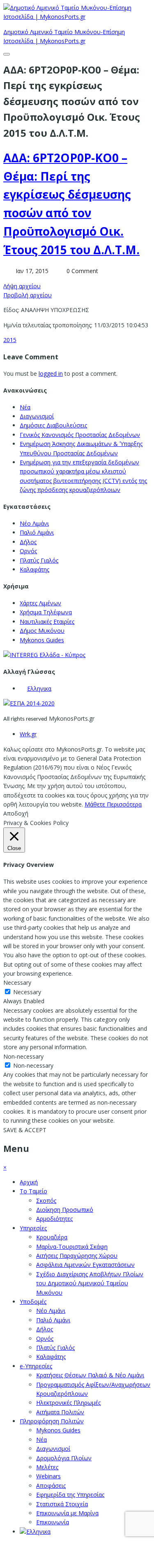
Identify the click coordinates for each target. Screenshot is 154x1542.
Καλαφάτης (34, 569)
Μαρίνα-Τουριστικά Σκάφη (72, 1246)
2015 (9, 340)
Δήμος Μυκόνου (42, 630)
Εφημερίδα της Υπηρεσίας (70, 1494)
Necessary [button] (17, 982)
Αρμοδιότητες (54, 1219)
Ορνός (28, 551)
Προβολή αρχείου (27, 295)
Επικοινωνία (52, 1522)
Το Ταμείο (33, 1191)
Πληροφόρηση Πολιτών (52, 1421)
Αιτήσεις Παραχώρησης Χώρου (76, 1255)
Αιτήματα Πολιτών (60, 1412)
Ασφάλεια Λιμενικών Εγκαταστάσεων (85, 1265)
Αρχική (29, 1182)
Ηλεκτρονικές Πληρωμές (68, 1402)
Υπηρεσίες (33, 1228)
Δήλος (28, 542)
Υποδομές (33, 1301)
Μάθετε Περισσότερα (113, 804)
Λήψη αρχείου (22, 286)
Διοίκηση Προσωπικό (64, 1209)
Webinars (48, 1476)
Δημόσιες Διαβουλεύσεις (53, 425)
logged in (51, 373)
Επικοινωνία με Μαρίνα (67, 1513)
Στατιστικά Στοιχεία (62, 1504)
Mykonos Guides (42, 640)
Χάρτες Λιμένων (40, 603)
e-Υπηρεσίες (36, 1366)
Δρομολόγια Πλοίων (64, 1458)
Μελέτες (47, 1467)
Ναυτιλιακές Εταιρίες (47, 621)
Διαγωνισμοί (37, 416)
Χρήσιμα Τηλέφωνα (46, 612)
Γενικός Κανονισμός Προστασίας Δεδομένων (80, 435)
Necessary (27, 992)
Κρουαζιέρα (51, 1237)
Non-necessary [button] (23, 1056)
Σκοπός (46, 1200)
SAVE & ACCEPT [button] (24, 1130)
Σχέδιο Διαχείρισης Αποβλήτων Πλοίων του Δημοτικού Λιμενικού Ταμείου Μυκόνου (89, 1283)
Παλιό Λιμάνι (37, 532)
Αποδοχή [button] (15, 813)
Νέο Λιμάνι (34, 523)
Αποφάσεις (51, 1485)
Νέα (25, 407)
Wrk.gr (28, 734)
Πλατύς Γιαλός (39, 560)
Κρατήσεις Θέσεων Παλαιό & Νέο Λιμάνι (90, 1375)
